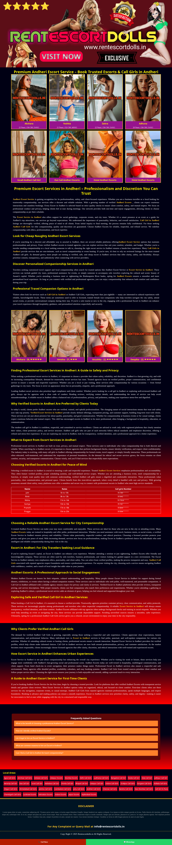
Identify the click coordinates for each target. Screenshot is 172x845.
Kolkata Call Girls (160, 783)
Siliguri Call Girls (10, 789)
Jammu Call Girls (45, 789)
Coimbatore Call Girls (62, 789)
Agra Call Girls (9, 778)
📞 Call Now (43, 842)
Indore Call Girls (112, 783)
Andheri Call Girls (21, 226)
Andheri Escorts (124, 202)
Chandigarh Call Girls (12, 794)
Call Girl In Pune (161, 789)
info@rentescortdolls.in (109, 826)
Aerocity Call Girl (10, 783)
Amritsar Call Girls (25, 778)
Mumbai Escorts (71, 778)
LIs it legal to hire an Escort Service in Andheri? (35, 738)
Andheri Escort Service (23, 199)
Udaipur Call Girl (96, 783)
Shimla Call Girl (67, 783)
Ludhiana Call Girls (101, 778)
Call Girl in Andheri (149, 220)
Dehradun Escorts (45, 794)
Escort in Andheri (81, 638)
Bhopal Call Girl (82, 783)
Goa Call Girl (24, 783)
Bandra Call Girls (125, 789)
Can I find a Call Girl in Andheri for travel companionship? (39, 753)
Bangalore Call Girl (118, 778)
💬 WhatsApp (129, 842)
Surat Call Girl (36, 783)
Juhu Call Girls (78, 789)
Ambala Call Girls (41, 778)
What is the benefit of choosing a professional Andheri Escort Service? (45, 723)
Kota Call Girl (147, 778)
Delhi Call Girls (85, 778)
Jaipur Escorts (74, 794)
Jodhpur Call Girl (160, 778)
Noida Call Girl (133, 778)
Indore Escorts (60, 794)
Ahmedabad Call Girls (28, 789)
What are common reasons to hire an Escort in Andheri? (39, 746)
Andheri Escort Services (109, 470)
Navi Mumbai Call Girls (144, 789)
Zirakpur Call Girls (128, 783)
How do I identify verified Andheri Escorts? (33, 731)
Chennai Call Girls (110, 789)
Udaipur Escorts (56, 778)
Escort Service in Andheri (29, 217)
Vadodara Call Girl (52, 783)
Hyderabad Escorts (89, 794)
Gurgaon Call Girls (144, 783)
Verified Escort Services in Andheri (46, 412)
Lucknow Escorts (29, 794)
